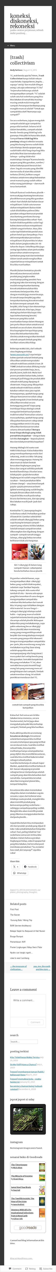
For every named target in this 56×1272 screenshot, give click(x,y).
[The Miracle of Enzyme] (42, 1180)
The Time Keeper (19, 1164)
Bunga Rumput (16, 936)
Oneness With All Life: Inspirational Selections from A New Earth (22, 1212)
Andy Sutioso (16, 70)
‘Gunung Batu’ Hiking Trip (21, 920)
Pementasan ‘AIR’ (18, 941)
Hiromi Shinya (18, 1179)
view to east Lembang (19, 958)
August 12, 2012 (30, 70)
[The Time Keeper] (42, 1171)
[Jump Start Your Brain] (42, 1194)
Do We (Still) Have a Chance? (23, 1064)
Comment (35, 1022)
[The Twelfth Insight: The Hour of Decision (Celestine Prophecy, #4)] (42, 1205)
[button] (21, 1123)
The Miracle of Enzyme (22, 1176)
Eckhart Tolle (18, 1219)
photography (22, 892)
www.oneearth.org (20, 354)
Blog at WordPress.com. (21, 1258)
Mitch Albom (17, 1168)
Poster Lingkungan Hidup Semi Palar (26, 947)
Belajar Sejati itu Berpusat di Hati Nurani (27, 930)
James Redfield (18, 1204)
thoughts (33, 892)
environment (31, 890)
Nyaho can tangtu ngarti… (21, 952)
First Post (14, 909)
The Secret (15, 914)
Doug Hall (16, 1190)
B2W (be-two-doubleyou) (20, 925)
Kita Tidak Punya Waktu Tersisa (25, 1057)
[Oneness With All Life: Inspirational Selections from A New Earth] (42, 1217)
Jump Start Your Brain (21, 1187)
